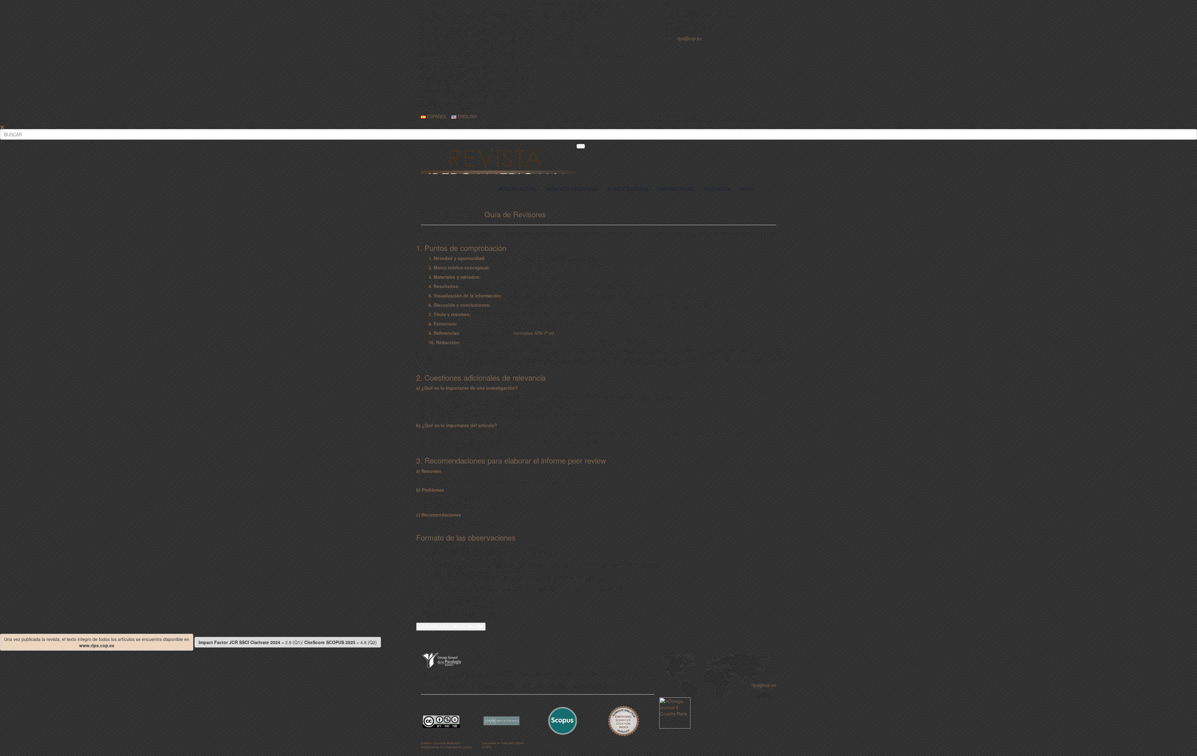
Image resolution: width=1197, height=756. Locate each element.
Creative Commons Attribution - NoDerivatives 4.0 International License (446, 745)
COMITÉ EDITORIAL (628, 189)
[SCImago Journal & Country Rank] (674, 712)
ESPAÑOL (436, 116)
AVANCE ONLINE (676, 189)
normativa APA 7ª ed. (534, 333)
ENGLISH (466, 116)
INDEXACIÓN (717, 189)
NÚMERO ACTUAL (518, 189)
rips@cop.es (689, 38)
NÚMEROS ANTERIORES (572, 189)
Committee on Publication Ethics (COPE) (503, 745)
